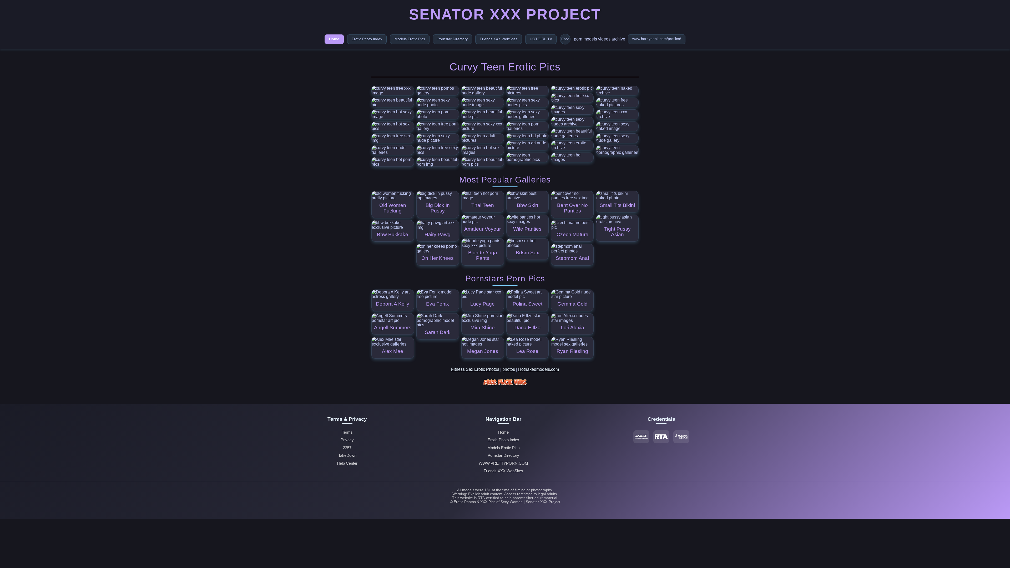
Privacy (347, 440)
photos (508, 369)
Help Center (347, 463)
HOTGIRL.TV (541, 39)
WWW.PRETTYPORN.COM (503, 463)
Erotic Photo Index (367, 39)
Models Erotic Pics (410, 39)
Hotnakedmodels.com (538, 369)
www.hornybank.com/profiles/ (656, 39)
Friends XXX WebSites (498, 39)
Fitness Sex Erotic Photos (475, 369)
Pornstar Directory (452, 39)
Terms (347, 432)
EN (563, 39)
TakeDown (347, 455)
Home (334, 39)
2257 (347, 448)
